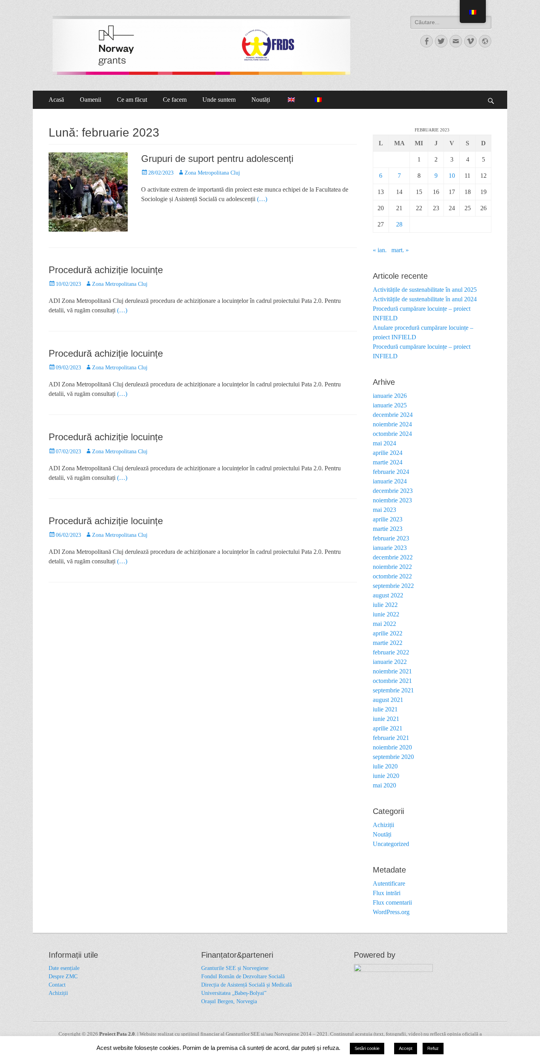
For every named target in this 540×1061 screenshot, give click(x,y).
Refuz (433, 1048)
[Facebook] (426, 41)
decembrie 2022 (393, 557)
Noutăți (260, 99)
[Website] (485, 41)
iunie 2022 (386, 614)
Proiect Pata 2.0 (117, 1034)
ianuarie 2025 (390, 405)
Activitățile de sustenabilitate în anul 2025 (425, 289)
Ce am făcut (132, 99)
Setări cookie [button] (367, 1048)
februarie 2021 (391, 737)
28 (399, 224)
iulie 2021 (385, 709)
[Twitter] (441, 41)
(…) (262, 199)
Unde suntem (219, 99)
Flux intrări (386, 893)
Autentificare (389, 883)
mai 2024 (384, 443)
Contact (57, 985)
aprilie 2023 (387, 519)
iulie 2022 (385, 604)
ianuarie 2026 (390, 395)
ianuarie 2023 (390, 547)
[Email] (455, 41)
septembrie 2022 (393, 585)
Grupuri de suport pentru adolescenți (217, 158)
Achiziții (383, 824)
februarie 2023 (391, 538)
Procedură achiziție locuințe (106, 269)
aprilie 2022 (387, 633)
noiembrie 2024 (392, 424)
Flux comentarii (392, 902)
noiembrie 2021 (392, 671)
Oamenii (90, 99)
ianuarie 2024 (390, 481)
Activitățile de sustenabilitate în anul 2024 (425, 299)
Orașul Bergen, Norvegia (229, 1001)
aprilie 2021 (387, 728)
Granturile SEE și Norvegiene (234, 968)
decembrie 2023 (393, 490)
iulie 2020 (385, 766)
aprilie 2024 (387, 452)
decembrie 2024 (393, 414)
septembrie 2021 (393, 690)
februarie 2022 (391, 652)
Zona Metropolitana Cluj (212, 173)
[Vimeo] (470, 41)
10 (452, 175)
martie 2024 (387, 462)
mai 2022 (384, 623)
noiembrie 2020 (392, 747)
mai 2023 (384, 509)
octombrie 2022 (392, 576)
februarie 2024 (391, 471)
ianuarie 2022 (390, 661)
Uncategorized (391, 843)
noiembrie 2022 (392, 566)
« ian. (380, 250)
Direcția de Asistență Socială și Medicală (246, 985)
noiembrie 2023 (392, 500)
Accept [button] (405, 1048)
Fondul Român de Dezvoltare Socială (243, 976)
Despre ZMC (63, 976)
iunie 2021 (386, 718)
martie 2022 (387, 642)
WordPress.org (391, 912)
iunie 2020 (386, 775)
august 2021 (388, 699)
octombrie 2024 (392, 433)
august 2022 (388, 595)
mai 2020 (384, 785)
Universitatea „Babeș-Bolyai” (233, 993)
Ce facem (175, 99)
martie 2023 (387, 528)
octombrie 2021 (392, 680)
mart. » (400, 250)
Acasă (56, 99)
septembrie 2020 (393, 756)
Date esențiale (64, 968)
